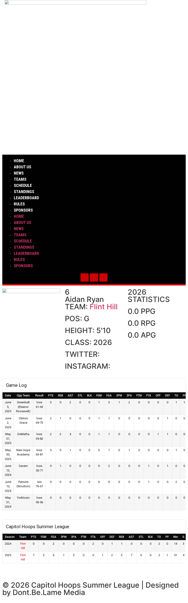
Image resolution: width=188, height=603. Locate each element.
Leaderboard (26, 197)
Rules (19, 204)
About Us (22, 166)
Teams (20, 179)
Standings (24, 191)
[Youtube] (103, 277)
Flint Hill (104, 306)
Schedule (23, 185)
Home (19, 160)
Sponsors (23, 210)
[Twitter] (84, 277)
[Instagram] (94, 277)
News (19, 173)
